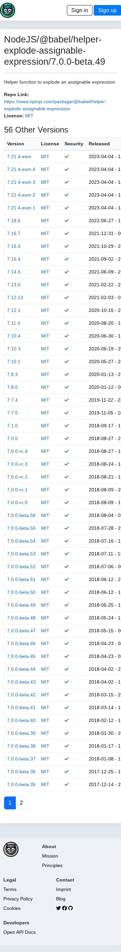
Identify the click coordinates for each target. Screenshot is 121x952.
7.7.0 (12, 412)
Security (74, 143)
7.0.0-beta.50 (21, 592)
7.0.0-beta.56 (21, 515)
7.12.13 (15, 297)
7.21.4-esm (19, 156)
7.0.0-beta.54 (21, 541)
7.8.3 (12, 374)
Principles (52, 865)
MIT (29, 115)
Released (99, 143)
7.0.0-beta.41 (21, 707)
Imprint (63, 889)
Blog (61, 898)
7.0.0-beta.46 (21, 643)
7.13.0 (14, 284)
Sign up (107, 10)
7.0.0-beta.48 (21, 618)
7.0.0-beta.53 (21, 553)
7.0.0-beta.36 (21, 771)
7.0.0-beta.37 (21, 758)
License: (14, 115)
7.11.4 (13, 323)
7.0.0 (12, 438)
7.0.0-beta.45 (21, 656)
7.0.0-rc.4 (17, 451)
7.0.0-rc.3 (17, 464)
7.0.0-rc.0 (17, 502)
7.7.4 (12, 400)
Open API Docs (19, 932)
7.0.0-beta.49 (21, 605)
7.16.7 (14, 233)
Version (15, 143)
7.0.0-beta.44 (21, 669)
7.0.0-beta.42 (21, 694)
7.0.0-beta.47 (21, 630)
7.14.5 (14, 272)
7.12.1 (14, 310)
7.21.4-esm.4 (21, 169)
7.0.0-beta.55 (21, 528)
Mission (50, 856)
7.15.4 (14, 259)
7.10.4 (14, 336)
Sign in (79, 10)
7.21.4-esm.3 (21, 182)
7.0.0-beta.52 (21, 566)
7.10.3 (14, 348)
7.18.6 (14, 220)
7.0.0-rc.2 (17, 477)
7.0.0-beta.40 (21, 720)
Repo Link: (16, 94)
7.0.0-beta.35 (21, 784)
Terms (9, 889)
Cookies (12, 908)
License (50, 143)
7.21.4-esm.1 (21, 207)
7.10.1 (14, 361)
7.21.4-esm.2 (21, 195)
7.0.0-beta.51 (21, 579)
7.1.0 (12, 425)
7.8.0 (12, 387)
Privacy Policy (18, 898)
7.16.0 (14, 246)
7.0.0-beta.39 (21, 733)
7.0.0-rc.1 (17, 489)
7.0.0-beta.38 (21, 746)
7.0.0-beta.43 (21, 682)
